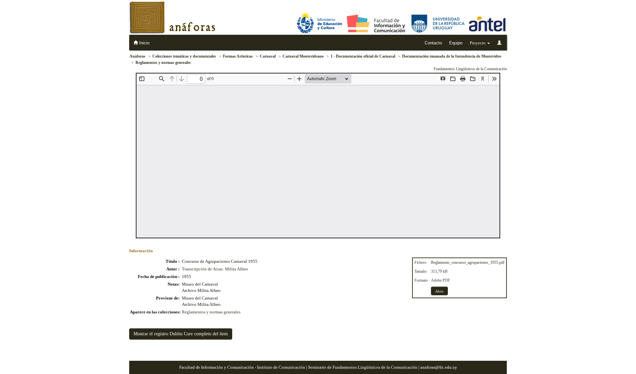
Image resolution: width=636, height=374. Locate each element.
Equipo (455, 42)
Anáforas (137, 56)
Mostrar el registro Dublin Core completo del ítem (180, 333)
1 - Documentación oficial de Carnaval (363, 56)
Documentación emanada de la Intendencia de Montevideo (451, 56)
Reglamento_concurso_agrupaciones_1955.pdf (467, 262)
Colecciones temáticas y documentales (184, 56)
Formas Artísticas (238, 56)
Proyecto (478, 42)
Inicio (143, 42)
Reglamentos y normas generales (163, 62)
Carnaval (268, 56)
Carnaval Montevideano (303, 56)
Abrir (439, 291)
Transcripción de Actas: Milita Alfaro (215, 268)
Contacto (433, 42)
